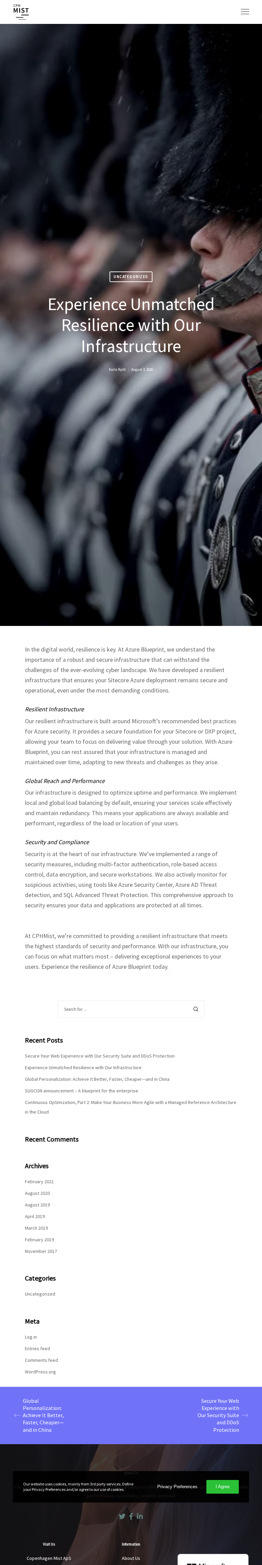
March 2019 (36, 1228)
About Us (131, 1558)
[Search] (195, 1009)
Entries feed (37, 1348)
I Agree (223, 1486)
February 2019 (39, 1239)
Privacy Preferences (177, 1486)
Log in (31, 1337)
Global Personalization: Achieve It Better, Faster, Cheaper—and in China (97, 1079)
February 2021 (39, 1181)
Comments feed (41, 1360)
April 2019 (35, 1216)
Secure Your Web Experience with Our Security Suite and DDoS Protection (100, 1056)
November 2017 (41, 1251)
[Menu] (242, 12)
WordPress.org (40, 1372)
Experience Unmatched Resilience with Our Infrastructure (83, 1067)
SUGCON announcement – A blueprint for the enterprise (81, 1091)
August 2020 (37, 1193)
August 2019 (37, 1205)
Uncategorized (131, 276)
